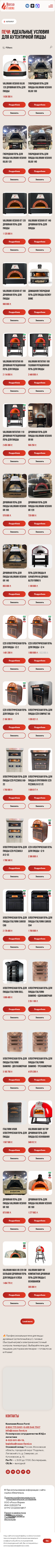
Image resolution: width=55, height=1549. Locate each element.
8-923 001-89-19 (15, 1440)
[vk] (13, 1472)
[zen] (18, 1472)
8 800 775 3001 (14, 1427)
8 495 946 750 (31, 1427)
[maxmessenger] (8, 1472)
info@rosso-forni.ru (16, 1430)
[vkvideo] (28, 1472)
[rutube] (23, 1472)
